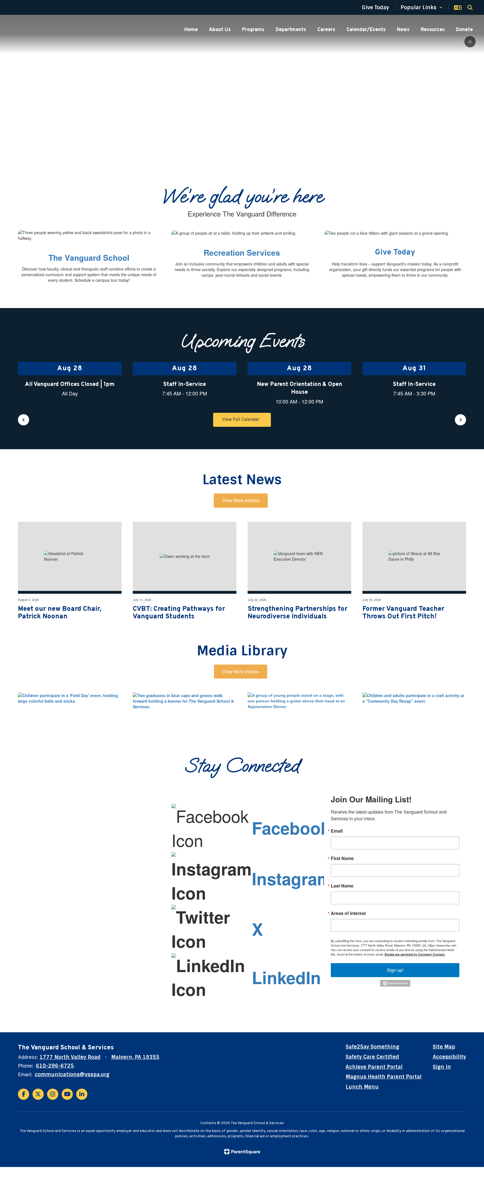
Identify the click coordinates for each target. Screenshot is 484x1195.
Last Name (342, 886)
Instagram (292, 878)
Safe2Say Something (372, 1046)
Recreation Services (242, 252)
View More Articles (240, 500)
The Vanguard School (88, 257)
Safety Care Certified (372, 1057)
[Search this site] (470, 7)
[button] (422, 7)
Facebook (291, 828)
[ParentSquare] (242, 1151)
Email (337, 831)
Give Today (395, 253)
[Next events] (460, 419)
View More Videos (240, 671)
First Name (342, 858)
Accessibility (449, 1057)
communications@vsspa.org (72, 1074)
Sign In (442, 1067)
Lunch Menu (362, 1087)
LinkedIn (286, 977)
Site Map (444, 1046)
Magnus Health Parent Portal (384, 1076)
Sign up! (395, 970)
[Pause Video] (470, 42)
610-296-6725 (55, 1066)
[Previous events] (23, 419)
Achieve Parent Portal (374, 1067)
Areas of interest (348, 913)
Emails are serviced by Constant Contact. (415, 954)
